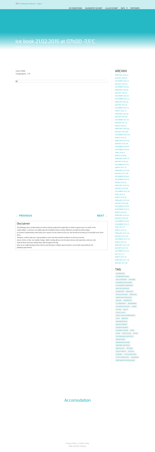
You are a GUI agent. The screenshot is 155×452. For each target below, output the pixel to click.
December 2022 (121, 108)
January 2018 (120, 161)
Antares (132, 279)
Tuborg (119, 354)
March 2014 (119, 212)
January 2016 (120, 188)
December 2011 (121, 251)
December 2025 (121, 81)
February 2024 (120, 90)
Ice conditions (75, 8)
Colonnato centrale (124, 285)
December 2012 (121, 239)
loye (118, 318)
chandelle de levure (124, 282)
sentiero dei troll (123, 345)
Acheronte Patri (122, 276)
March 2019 (119, 137)
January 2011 (120, 263)
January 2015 (120, 203)
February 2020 (120, 129)
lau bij (118, 309)
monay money (121, 324)
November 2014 (121, 209)
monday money (122, 327)
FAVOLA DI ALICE (121, 294)
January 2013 (120, 236)
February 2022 (120, 114)
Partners (135, 8)
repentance (120, 339)
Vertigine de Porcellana (125, 360)
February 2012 (120, 245)
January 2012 (120, 248)
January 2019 (120, 143)
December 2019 (121, 135)
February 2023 (120, 102)
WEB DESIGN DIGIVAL (77, 446)
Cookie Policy (84, 443)
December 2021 (121, 120)
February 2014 (120, 215)
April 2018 (119, 152)
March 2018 (119, 155)
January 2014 (120, 218)
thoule (131, 351)
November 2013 (121, 224)
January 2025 (120, 84)
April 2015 (119, 194)
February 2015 (120, 200)
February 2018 (120, 158)
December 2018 (121, 146)
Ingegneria (132, 303)
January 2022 (120, 117)
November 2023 (121, 99)
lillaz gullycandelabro (125, 315)
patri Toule (126, 333)
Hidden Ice (128, 300)
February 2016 (120, 185)
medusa (125, 318)
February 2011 (120, 260)
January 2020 (120, 132)
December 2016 (121, 176)
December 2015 (121, 191)
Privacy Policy (71, 443)
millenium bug (121, 321)
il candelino (121, 303)
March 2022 (119, 111)
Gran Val (133, 294)
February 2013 (120, 233)
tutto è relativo (122, 357)
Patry (135, 333)
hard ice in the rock (124, 297)
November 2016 (121, 179)
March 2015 (119, 197)
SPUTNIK (129, 348)
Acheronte (120, 273)
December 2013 (121, 221)
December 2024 (121, 87)
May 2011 (118, 254)
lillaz (125, 309)
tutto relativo (130, 354)
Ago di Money (121, 279)
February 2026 (120, 75)
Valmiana (134, 357)
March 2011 (119, 257)
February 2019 (120, 140)
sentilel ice (120, 348)
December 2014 (121, 206)
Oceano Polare (122, 330)
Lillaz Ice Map (111, 8)
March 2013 (119, 230)
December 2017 (121, 164)
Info (123, 8)
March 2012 (119, 242)
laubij (134, 306)
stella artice (121, 351)
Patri (118, 333)
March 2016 (119, 182)
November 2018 (121, 149)
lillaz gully (120, 312)
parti (132, 330)
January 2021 (120, 123)
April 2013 (119, 227)
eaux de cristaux (122, 288)
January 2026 (120, 78)
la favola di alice (122, 306)
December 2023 (121, 96)
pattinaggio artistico (124, 336)
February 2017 (120, 170)
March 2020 (119, 126)
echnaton (120, 291)
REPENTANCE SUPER (122, 342)
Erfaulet (129, 291)
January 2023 (120, 105)
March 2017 (119, 167)
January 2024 (120, 93)
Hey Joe (118, 300)
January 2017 (120, 173)
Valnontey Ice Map (93, 8)
